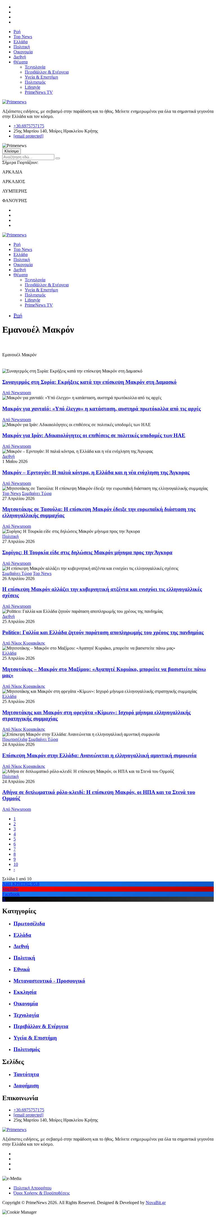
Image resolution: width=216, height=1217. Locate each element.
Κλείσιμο (11, 151)
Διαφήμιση (26, 1085)
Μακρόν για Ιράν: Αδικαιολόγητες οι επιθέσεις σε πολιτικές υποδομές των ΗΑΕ (93, 435)
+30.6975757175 (29, 126)
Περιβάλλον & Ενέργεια (47, 72)
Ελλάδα (21, 41)
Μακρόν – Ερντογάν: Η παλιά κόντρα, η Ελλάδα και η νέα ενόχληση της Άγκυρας (96, 472)
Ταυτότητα (26, 1074)
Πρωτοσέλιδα (14, 739)
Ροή (17, 31)
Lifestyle (32, 87)
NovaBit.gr (156, 1202)
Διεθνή (20, 56)
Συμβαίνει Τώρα (36, 493)
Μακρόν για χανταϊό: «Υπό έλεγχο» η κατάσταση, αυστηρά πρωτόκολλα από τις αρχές (101, 409)
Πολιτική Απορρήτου (32, 1188)
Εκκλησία (25, 992)
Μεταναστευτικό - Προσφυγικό (49, 981)
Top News (23, 36)
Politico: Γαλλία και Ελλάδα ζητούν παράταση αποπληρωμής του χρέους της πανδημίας (103, 632)
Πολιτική (22, 46)
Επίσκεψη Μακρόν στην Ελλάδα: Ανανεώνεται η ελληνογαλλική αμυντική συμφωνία (99, 755)
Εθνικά (22, 969)
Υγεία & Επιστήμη (41, 77)
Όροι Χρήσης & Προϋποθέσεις (42, 1193)
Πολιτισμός (35, 82)
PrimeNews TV (39, 92)
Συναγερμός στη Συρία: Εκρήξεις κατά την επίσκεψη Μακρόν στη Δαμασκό (89, 382)
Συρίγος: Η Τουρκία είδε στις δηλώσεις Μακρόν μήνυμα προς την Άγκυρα (87, 552)
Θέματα (21, 62)
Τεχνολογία (35, 67)
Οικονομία (23, 51)
